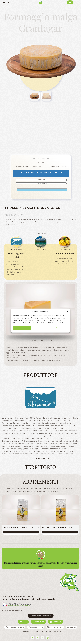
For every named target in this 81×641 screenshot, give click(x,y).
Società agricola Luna (40, 458)
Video (24, 621)
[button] (67, 311)
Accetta (21, 328)
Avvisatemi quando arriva (42, 190)
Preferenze (59, 328)
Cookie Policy (38, 632)
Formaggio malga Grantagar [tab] (40, 341)
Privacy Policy (24, 632)
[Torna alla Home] (40, 2)
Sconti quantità (56, 627)
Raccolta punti (36, 627)
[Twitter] (42, 637)
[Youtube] (37, 637)
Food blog (39, 621)
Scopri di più (41, 233)
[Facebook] (32, 637)
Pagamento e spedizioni (41, 616)
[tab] (39, 539)
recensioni (56, 621)
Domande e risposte (15, 627)
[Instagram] (47, 637)
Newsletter (71, 627)
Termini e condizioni (54, 632)
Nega (40, 328)
